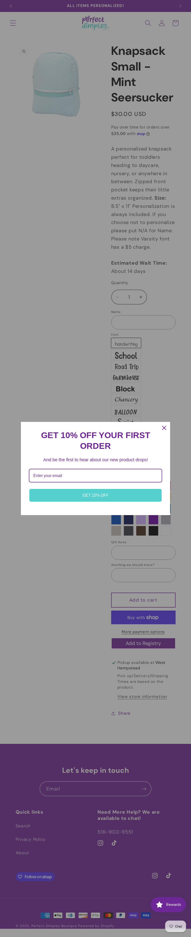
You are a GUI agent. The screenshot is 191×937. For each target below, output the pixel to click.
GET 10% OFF (96, 495)
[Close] (164, 428)
